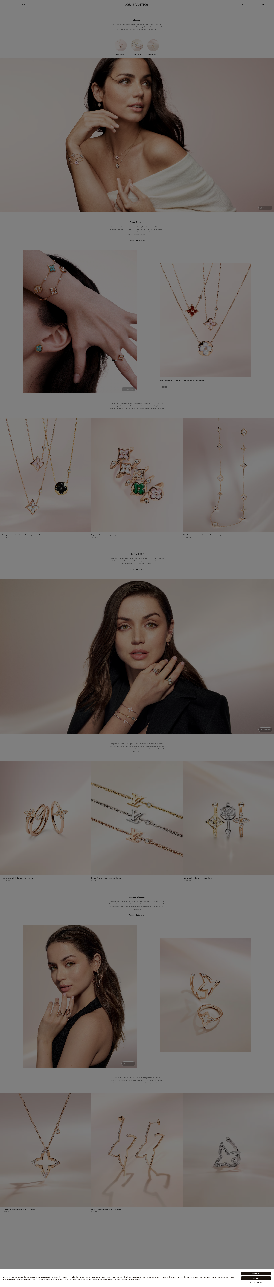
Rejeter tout (256, 1278)
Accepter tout (256, 1274)
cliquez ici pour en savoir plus (132, 1279)
